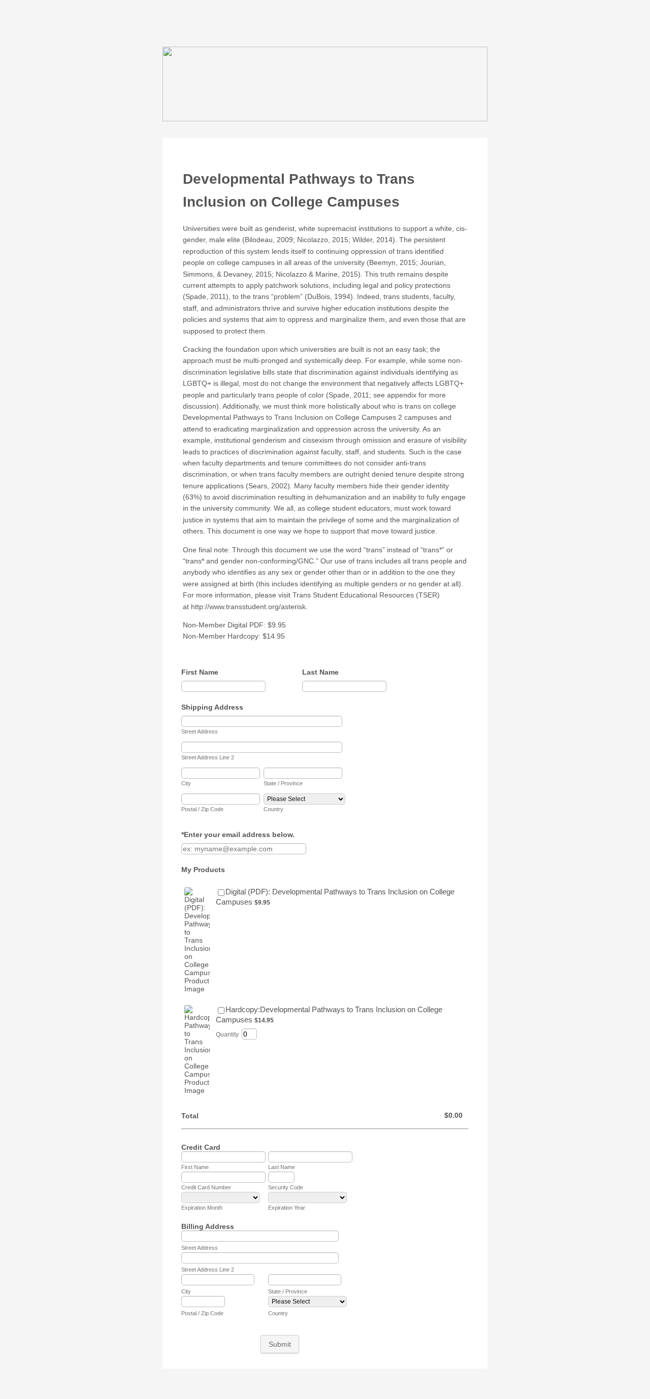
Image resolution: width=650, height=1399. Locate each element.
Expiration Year (286, 1208)
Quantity (227, 1034)
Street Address (199, 731)
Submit (280, 1344)
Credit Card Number (206, 1187)
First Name (202, 672)
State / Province (283, 783)
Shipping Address (214, 707)
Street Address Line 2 (207, 757)
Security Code (285, 1187)
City (186, 783)
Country (273, 809)
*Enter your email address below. (240, 834)
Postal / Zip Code (202, 809)
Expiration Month (201, 1208)
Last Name (323, 672)
